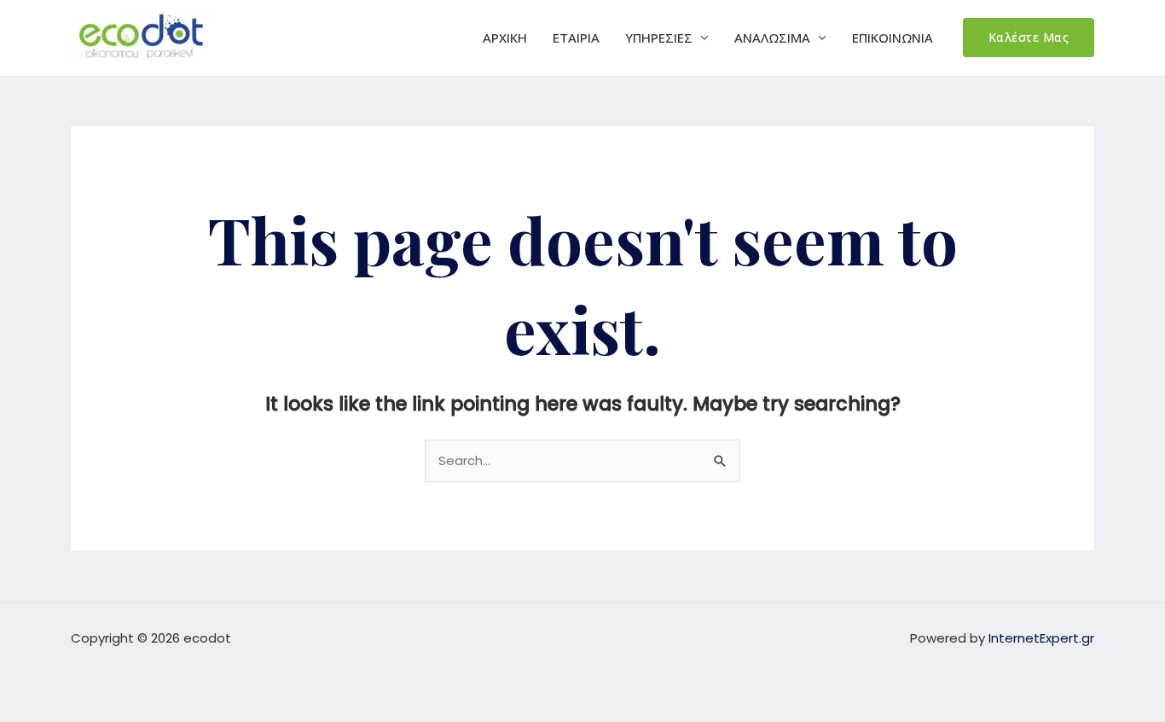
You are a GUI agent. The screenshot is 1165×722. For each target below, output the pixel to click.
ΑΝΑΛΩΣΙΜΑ (772, 37)
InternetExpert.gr (1041, 638)
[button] (1029, 37)
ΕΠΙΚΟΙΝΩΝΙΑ (892, 37)
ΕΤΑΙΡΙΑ (576, 37)
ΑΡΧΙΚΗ (505, 37)
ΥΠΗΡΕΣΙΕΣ (659, 37)
